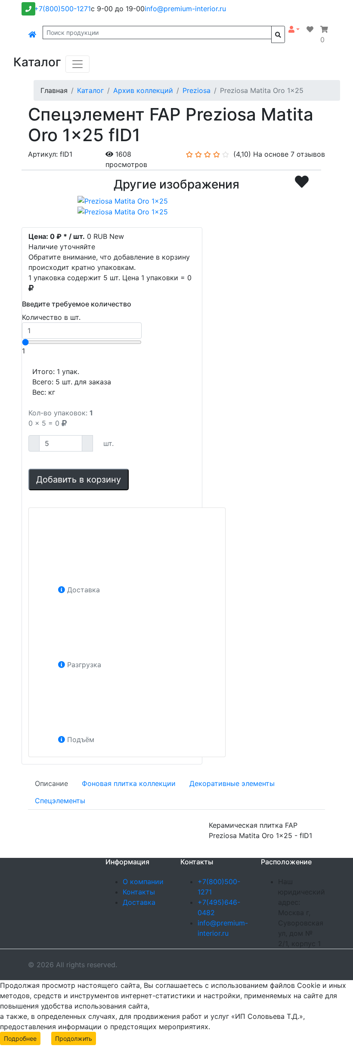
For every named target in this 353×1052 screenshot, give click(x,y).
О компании (143, 881)
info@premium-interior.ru (185, 8)
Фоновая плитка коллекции (129, 783)
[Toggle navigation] (77, 64)
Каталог (90, 90)
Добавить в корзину (78, 479)
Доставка (139, 902)
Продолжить (73, 1038)
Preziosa (197, 90)
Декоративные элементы (232, 783)
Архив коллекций (143, 90)
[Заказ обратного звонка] (28, 8)
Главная (54, 90)
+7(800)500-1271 (62, 8)
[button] (294, 29)
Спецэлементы (60, 800)
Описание (51, 783)
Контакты (139, 892)
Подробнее (20, 1038)
